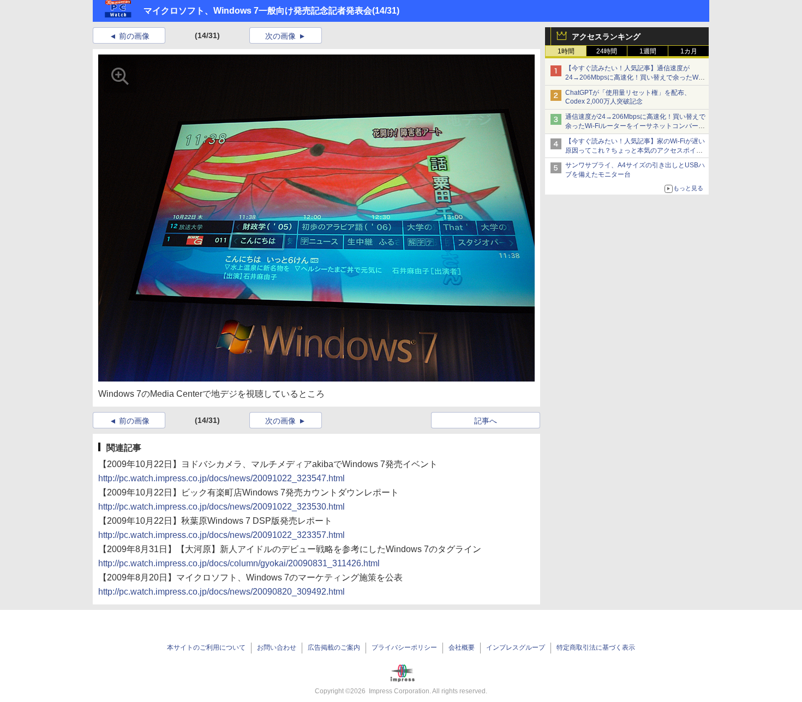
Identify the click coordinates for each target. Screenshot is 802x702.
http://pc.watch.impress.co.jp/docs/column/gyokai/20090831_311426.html (239, 563)
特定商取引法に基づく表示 (595, 647)
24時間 (606, 51)
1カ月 (688, 51)
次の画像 (280, 36)
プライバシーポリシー (404, 647)
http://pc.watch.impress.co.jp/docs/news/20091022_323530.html (221, 506)
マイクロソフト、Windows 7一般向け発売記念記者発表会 (257, 10)
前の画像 (134, 36)
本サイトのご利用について (206, 647)
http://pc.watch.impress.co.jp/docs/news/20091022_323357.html (221, 535)
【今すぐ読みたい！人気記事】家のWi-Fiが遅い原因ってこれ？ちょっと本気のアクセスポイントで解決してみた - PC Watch (635, 150)
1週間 (647, 51)
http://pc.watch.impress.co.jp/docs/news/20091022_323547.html (221, 478)
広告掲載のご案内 (334, 647)
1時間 (566, 51)
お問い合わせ (276, 647)
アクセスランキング (606, 36)
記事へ (485, 420)
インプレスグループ (515, 647)
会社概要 (461, 647)
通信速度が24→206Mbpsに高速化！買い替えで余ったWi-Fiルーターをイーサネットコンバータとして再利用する (635, 126)
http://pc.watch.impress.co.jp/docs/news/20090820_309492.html (221, 591)
